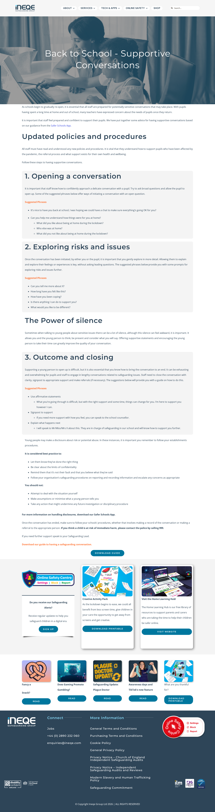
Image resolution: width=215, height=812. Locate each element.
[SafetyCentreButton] (48, 571)
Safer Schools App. (61, 125)
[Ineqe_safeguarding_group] (25, 5)
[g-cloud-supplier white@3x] (30, 781)
